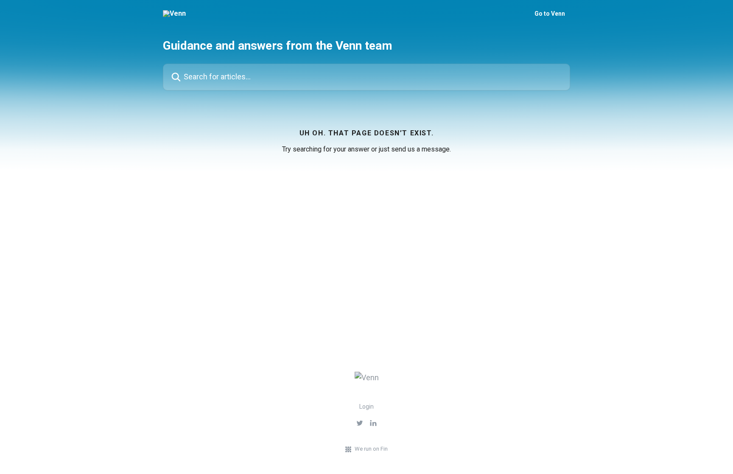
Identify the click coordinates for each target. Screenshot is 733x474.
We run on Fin (371, 449)
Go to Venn (549, 14)
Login (366, 406)
